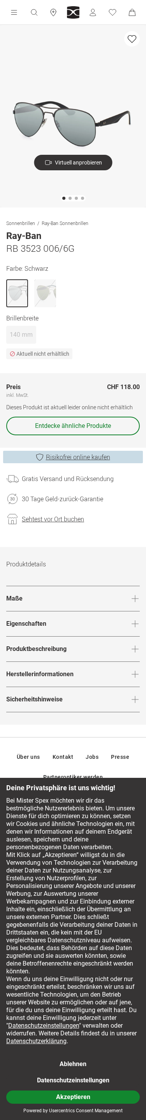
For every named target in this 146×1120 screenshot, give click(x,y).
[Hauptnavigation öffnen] (14, 12)
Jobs (92, 757)
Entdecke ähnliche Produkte (73, 425)
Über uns (28, 757)
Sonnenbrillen (20, 223)
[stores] (53, 12)
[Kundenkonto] (92, 12)
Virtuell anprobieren (78, 162)
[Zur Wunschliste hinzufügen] (132, 39)
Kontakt (63, 757)
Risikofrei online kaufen (78, 457)
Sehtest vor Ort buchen (53, 519)
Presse (120, 757)
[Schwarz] (17, 293)
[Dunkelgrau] (45, 293)
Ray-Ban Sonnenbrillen (65, 223)
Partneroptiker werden (73, 777)
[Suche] (34, 12)
